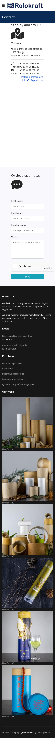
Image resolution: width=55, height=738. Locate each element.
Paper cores (7, 368)
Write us (16, 237)
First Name (17, 201)
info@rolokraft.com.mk (32, 76)
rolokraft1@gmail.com (31, 80)
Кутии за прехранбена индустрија (18, 384)
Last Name (17, 213)
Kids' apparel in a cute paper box (17, 338)
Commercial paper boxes (13, 379)
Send (27, 276)
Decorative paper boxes (13, 373)
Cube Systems (43, 732)
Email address (19, 225)
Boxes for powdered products (15, 347)
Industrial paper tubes (12, 363)
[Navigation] (3, 5)
